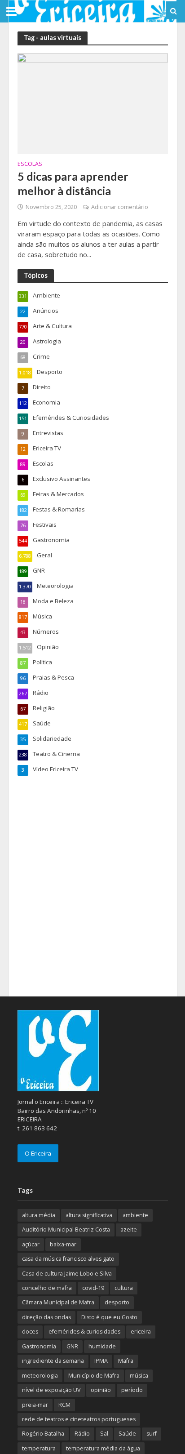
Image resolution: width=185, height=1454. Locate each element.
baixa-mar (63, 1244)
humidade (102, 1346)
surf (151, 1433)
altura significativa (89, 1215)
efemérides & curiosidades (84, 1331)
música (139, 1375)
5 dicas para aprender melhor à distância (73, 183)
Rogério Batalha (43, 1433)
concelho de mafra (47, 1288)
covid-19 (93, 1288)
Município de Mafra (93, 1375)
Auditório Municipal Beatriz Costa (66, 1229)
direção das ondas (46, 1317)
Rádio (82, 1433)
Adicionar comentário (119, 207)
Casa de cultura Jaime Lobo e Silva (67, 1273)
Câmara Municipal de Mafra (58, 1302)
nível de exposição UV (51, 1390)
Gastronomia (39, 1346)
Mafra (125, 1361)
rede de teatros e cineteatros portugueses (79, 1419)
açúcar (31, 1244)
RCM (64, 1405)
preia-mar (35, 1405)
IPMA (101, 1361)
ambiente (135, 1215)
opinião (101, 1390)
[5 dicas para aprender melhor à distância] (93, 102)
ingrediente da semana (53, 1361)
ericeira (141, 1331)
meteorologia (40, 1375)
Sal (104, 1433)
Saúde (127, 1433)
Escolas (30, 164)
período (132, 1390)
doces (30, 1331)
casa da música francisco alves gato (68, 1259)
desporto (117, 1302)
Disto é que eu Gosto (109, 1317)
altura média (38, 1215)
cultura (124, 1288)
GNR (72, 1346)
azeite (128, 1229)
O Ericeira (38, 1153)
